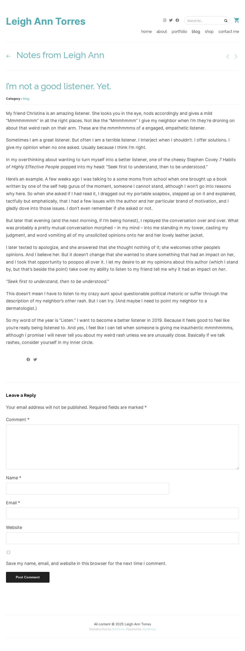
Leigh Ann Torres (45, 21)
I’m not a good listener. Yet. (58, 86)
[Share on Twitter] (35, 360)
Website (14, 527)
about (161, 31)
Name (13, 477)
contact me (228, 31)
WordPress (149, 629)
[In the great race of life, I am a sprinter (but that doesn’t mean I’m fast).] (228, 56)
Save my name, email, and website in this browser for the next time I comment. (86, 563)
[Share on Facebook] (28, 360)
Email (13, 502)
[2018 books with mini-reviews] (236, 56)
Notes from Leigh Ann (59, 55)
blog (196, 31)
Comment (17, 419)
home (146, 31)
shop (209, 31)
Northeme (118, 629)
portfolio (179, 31)
